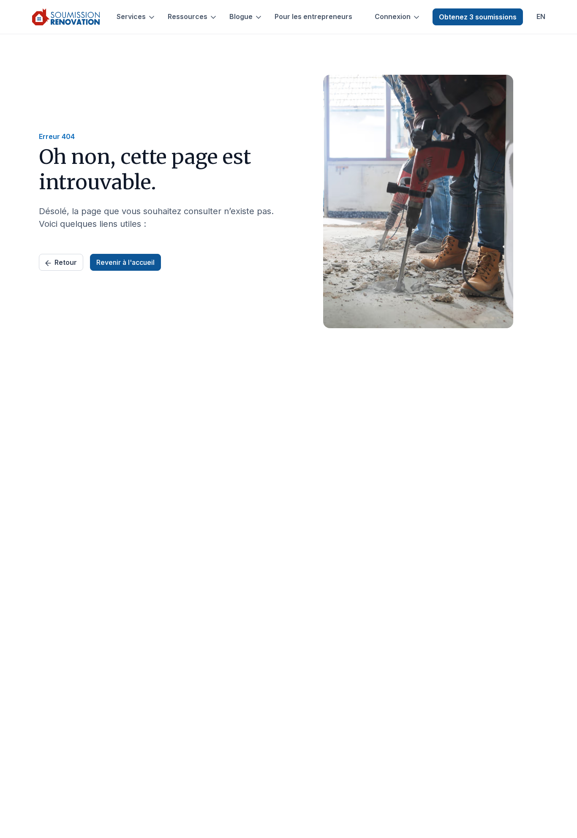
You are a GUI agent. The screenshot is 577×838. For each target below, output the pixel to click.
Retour (65, 262)
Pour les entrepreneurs (313, 17)
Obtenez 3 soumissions (478, 17)
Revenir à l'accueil (125, 262)
